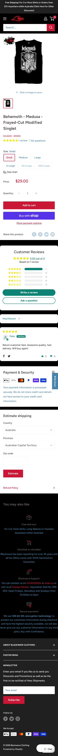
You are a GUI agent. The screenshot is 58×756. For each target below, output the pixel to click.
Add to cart (29, 205)
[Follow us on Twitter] (11, 718)
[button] (11, 140)
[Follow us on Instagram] (17, 718)
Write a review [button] (29, 292)
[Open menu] (4, 18)
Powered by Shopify (13, 749)
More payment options (29, 223)
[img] (10, 331)
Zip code (8, 453)
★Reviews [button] (55, 381)
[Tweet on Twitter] (46, 234)
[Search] (51, 27)
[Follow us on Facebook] (5, 718)
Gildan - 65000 (12, 136)
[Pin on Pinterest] (40, 234)
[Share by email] (52, 234)
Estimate (13, 473)
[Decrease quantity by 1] (19, 193)
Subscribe (14, 699)
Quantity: (8, 193)
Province (8, 438)
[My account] (45, 18)
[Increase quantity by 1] (36, 193)
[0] (52, 19)
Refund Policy (10, 487)
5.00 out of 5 (37, 258)
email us (49, 583)
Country (7, 423)
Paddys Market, (20, 587)
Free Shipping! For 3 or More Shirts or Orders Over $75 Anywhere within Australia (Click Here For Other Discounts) (29, 6)
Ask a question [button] (29, 300)
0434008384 (34, 583)
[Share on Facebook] (34, 234)
